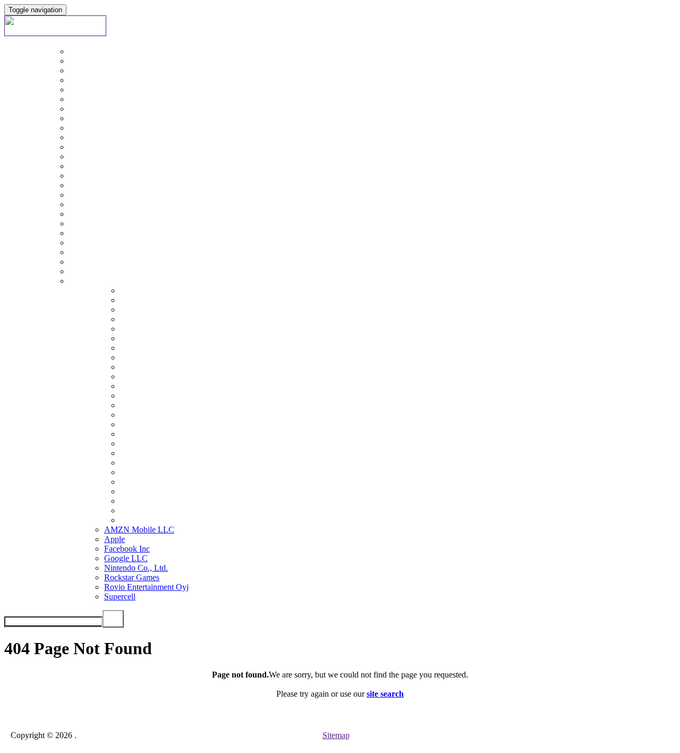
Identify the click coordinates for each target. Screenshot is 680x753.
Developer (43, 563)
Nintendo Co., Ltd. (136, 567)
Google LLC (126, 558)
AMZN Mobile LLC (139, 529)
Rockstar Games (131, 577)
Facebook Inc (127, 548)
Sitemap (336, 735)
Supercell (119, 596)
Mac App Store (51, 405)
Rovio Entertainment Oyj (146, 586)
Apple (114, 539)
